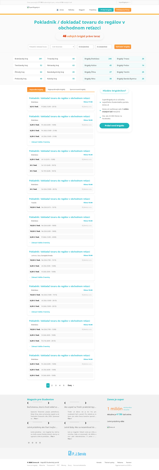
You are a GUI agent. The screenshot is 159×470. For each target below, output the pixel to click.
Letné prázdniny (113, 421)
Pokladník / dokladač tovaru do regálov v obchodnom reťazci (59, 98)
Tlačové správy (109, 462)
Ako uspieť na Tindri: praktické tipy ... (80, 407)
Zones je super (115, 399)
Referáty (71, 10)
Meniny (63, 465)
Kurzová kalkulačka (79, 465)
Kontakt (99, 462)
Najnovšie (36, 89)
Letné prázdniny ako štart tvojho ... (42, 427)
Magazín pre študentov (40, 399)
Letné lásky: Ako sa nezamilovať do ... (80, 427)
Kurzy (70, 465)
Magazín (82, 10)
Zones (62, 10)
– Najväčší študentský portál (45, 462)
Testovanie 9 (51, 465)
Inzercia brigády (32, 465)
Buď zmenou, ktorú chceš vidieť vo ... (43, 407)
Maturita (42, 465)
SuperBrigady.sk (124, 2)
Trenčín (33, 203)
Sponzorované (78, 89)
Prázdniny (92, 10)
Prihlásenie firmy (122, 10)
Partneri (128, 462)
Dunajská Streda (46, 255)
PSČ (58, 465)
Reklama (120, 462)
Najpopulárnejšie (56, 89)
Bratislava (34, 102)
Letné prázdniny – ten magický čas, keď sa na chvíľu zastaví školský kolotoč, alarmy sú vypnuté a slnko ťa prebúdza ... (45, 434)
